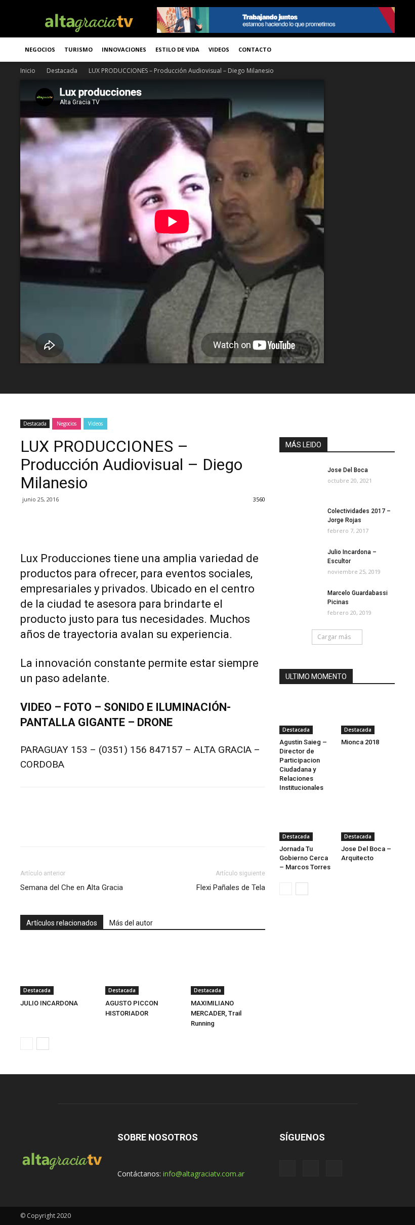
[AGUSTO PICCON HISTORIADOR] (142, 969)
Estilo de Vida (177, 49)
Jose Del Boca (347, 470)
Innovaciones (124, 49)
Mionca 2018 (360, 742)
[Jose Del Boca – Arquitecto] (368, 822)
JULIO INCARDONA (49, 1003)
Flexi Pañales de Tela (230, 887)
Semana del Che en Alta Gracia (71, 887)
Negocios (40, 49)
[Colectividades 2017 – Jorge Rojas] (299, 520)
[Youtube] (334, 1168)
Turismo (78, 49)
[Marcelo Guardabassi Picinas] (299, 602)
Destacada (62, 70)
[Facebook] (287, 1168)
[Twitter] (311, 1168)
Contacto (254, 49)
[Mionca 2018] (368, 715)
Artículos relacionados (61, 923)
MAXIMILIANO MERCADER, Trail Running (216, 1013)
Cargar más (334, 636)
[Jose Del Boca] (299, 480)
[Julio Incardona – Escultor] (299, 561)
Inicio (27, 70)
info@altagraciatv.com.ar (203, 1173)
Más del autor (131, 923)
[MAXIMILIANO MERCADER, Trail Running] (228, 969)
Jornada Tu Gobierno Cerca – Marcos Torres (304, 858)
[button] (382, 50)
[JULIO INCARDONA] (57, 969)
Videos (219, 49)
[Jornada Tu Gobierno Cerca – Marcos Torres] (306, 822)
